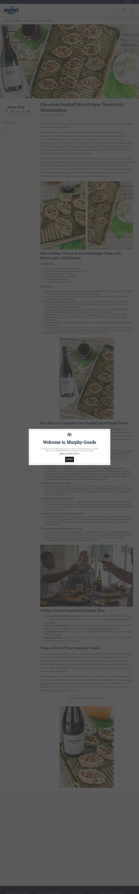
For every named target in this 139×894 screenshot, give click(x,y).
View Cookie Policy (69, 453)
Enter (69, 459)
